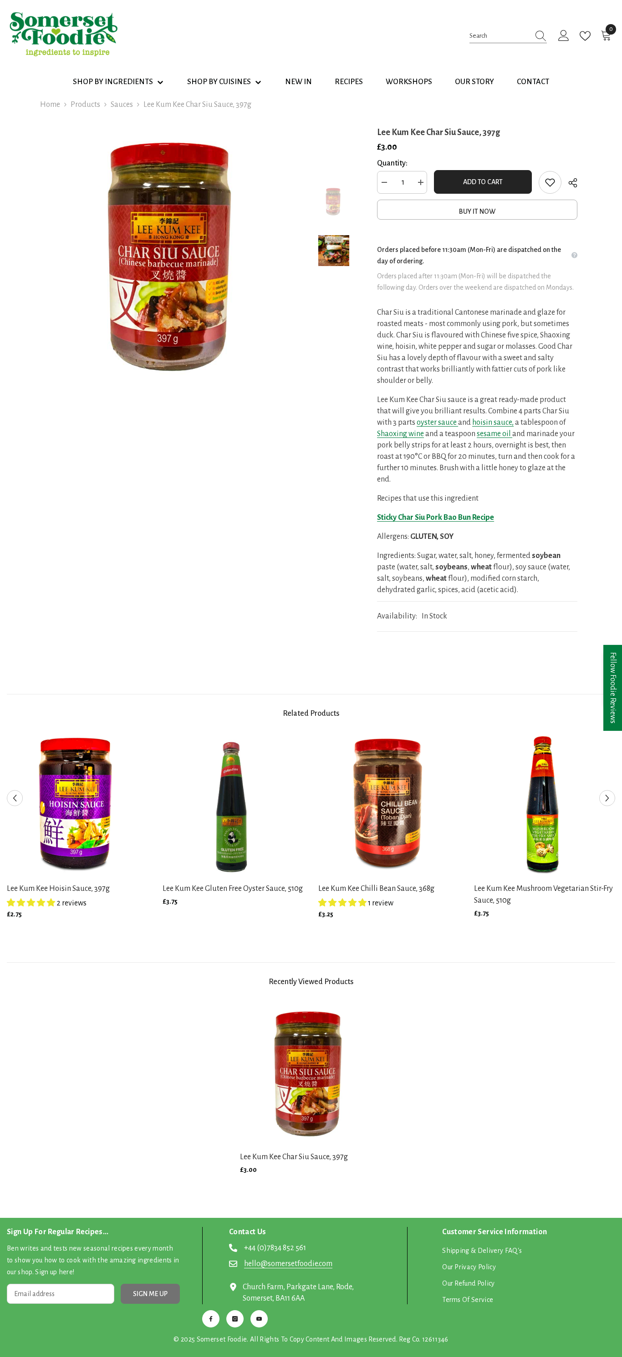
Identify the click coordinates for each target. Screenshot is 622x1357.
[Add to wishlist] (550, 182)
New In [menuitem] (298, 82)
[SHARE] (569, 183)
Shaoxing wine (400, 434)
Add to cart (483, 182)
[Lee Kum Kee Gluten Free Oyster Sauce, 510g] (234, 805)
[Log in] (563, 35)
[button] (15, 798)
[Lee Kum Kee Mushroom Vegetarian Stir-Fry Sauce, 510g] (545, 805)
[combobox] (499, 36)
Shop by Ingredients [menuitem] (113, 82)
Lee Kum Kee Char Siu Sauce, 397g (294, 1157)
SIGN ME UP (150, 1293)
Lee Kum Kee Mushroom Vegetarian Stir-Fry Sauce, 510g (543, 895)
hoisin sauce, (493, 422)
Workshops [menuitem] (409, 82)
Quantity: (392, 163)
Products (85, 105)
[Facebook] (210, 1318)
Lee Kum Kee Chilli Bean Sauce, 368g (376, 889)
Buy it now (477, 211)
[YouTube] (259, 1318)
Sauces (122, 105)
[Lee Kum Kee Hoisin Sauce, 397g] (78, 805)
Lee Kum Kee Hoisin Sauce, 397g (58, 889)
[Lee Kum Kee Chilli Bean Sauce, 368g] (389, 805)
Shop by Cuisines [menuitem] (219, 82)
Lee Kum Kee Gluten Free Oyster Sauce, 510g (233, 889)
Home (50, 105)
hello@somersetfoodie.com (288, 1264)
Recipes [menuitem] (349, 82)
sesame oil (494, 434)
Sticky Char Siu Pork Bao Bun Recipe (435, 517)
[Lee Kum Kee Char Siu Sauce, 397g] (311, 1073)
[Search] (508, 36)
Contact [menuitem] (533, 82)
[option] (175, 255)
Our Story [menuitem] (474, 82)
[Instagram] (235, 1318)
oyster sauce (437, 422)
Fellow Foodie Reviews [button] (613, 688)
